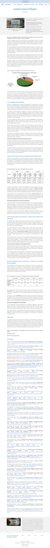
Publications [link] (41, 4)
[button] (49, 4)
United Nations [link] (26, 4)
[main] (25, 10)
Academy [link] (32, 4)
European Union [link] (20, 4)
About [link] (46, 4)
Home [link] (14, 4)
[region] (25, 1)
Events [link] (36, 4)
